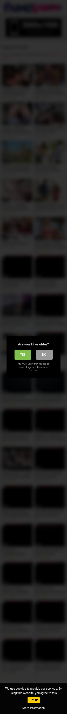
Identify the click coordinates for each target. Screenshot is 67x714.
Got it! (33, 700)
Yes (22, 354)
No (44, 354)
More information (33, 708)
